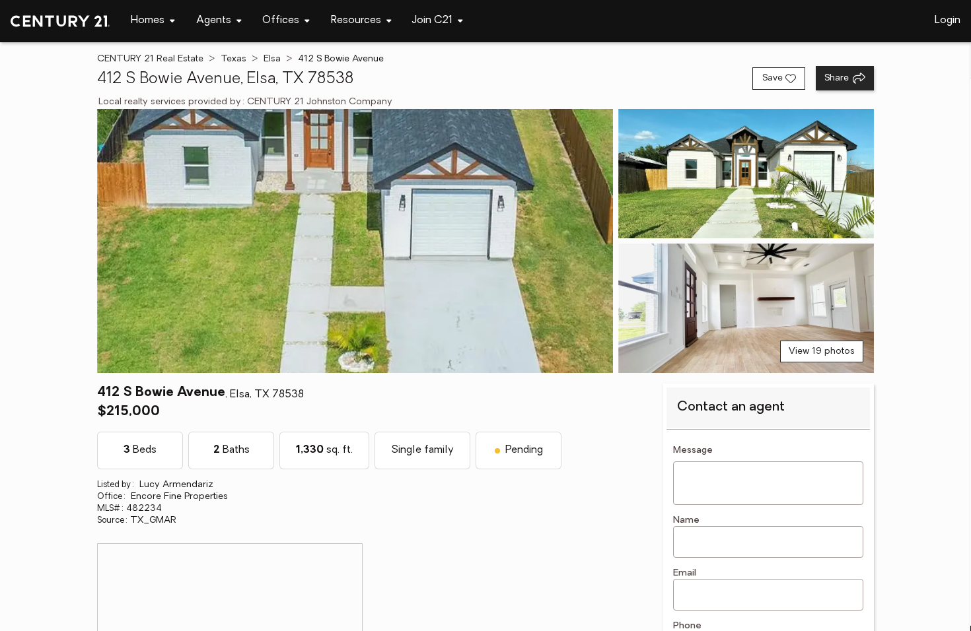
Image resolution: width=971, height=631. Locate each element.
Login (947, 20)
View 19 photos (822, 351)
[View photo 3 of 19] (746, 308)
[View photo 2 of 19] (746, 173)
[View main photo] (355, 241)
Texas (233, 59)
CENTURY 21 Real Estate (150, 59)
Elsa (272, 59)
